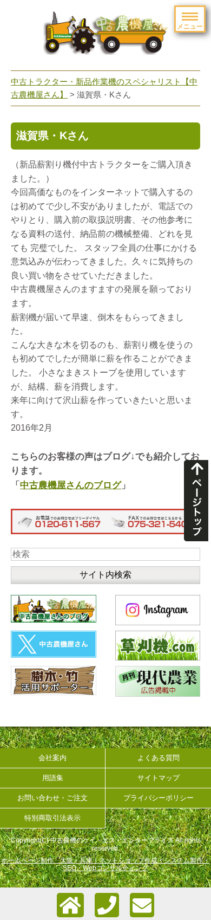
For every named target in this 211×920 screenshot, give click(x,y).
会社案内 (52, 758)
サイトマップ (158, 778)
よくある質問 (158, 758)
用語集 (52, 778)
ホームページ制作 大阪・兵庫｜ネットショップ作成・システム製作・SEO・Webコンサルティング (105, 864)
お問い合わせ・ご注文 (52, 798)
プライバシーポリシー (158, 798)
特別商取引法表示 (52, 818)
